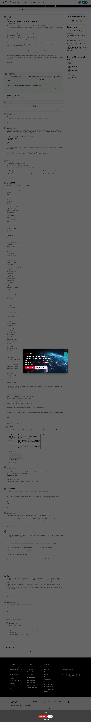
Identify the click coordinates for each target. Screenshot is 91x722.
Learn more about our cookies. (68, 713)
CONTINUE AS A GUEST (41, 367)
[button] (45, 719)
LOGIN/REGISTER (29, 367)
